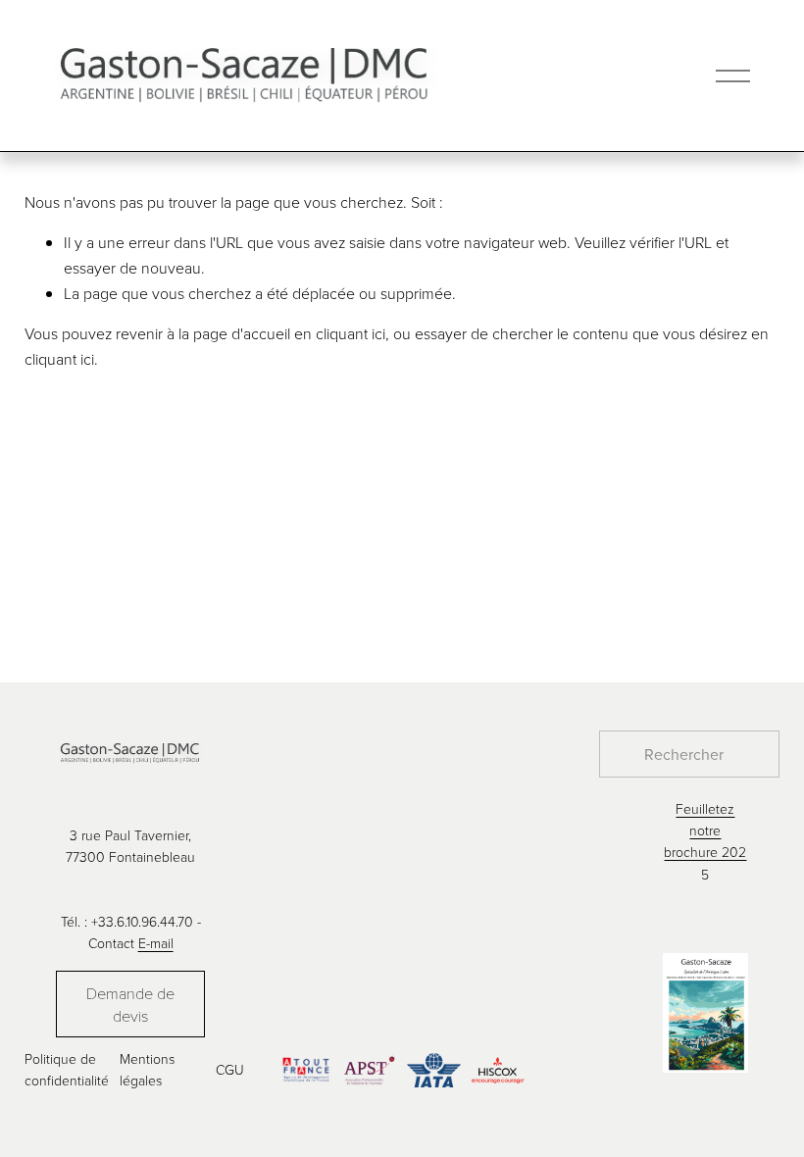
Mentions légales (147, 1069)
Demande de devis (130, 1004)
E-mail (156, 942)
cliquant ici (350, 333)
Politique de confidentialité (67, 1069)
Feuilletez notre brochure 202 (705, 830)
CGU (230, 1069)
